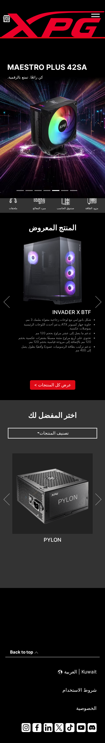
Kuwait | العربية (80, 672)
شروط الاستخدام (79, 690)
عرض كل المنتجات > (52, 384)
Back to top (21, 652)
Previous (9, 302)
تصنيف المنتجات (54, 433)
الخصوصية (86, 708)
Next (95, 302)
